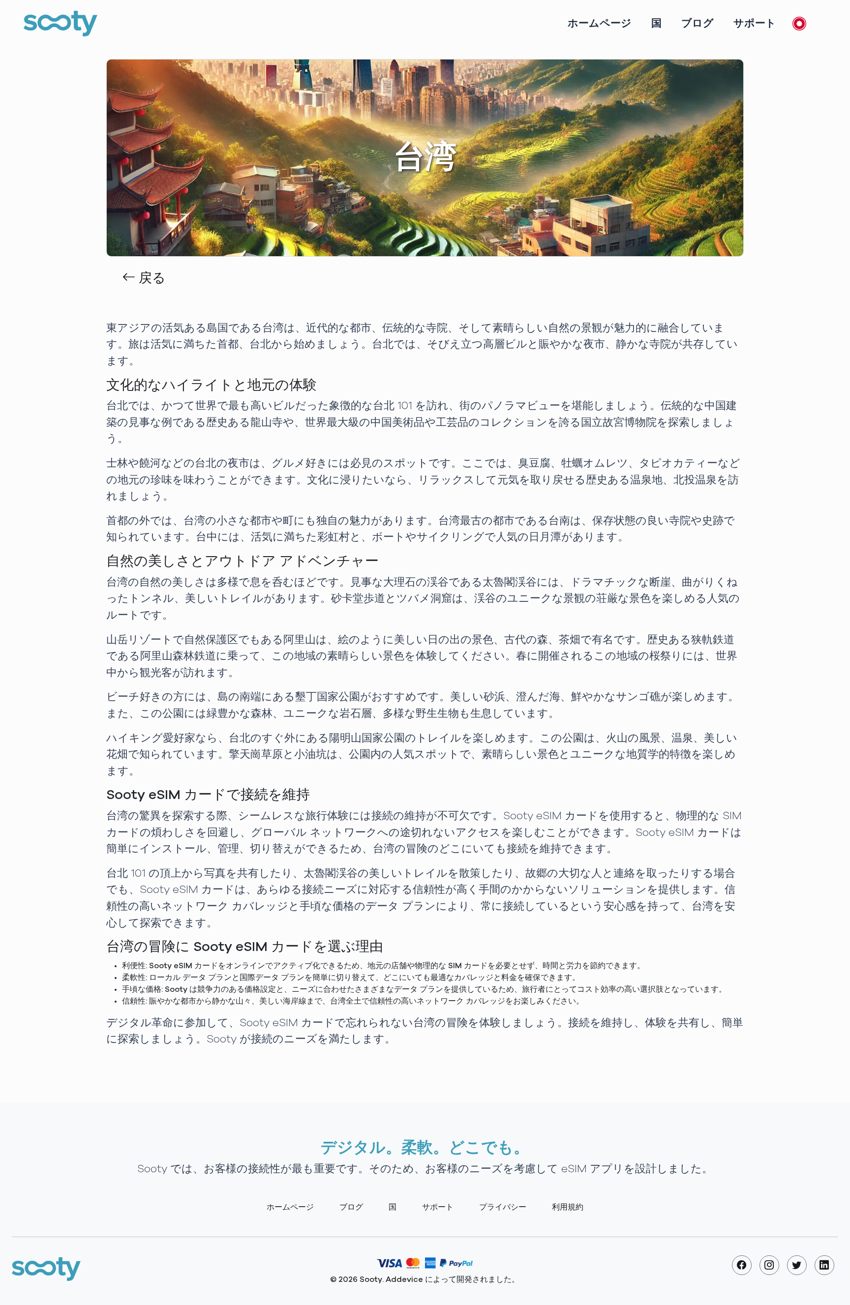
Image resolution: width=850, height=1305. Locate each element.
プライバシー (502, 1207)
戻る (150, 278)
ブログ (697, 23)
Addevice (404, 1279)
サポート (754, 23)
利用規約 (567, 1207)
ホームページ (600, 23)
